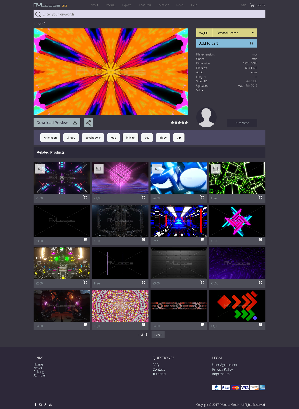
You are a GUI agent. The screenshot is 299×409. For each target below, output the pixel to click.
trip (179, 137)
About (94, 5)
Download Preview (52, 122)
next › (158, 334)
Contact (159, 369)
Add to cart (208, 43)
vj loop (71, 137)
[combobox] (149, 14)
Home (38, 364)
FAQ (156, 364)
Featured (145, 5)
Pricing (110, 5)
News (179, 5)
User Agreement (224, 364)
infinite (130, 137)
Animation (50, 137)
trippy (163, 137)
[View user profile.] (206, 117)
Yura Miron (242, 123)
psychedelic (92, 137)
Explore (127, 5)
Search (38, 14)
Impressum (221, 373)
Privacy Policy (222, 369)
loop (113, 137)
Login (243, 5)
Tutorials (159, 373)
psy (147, 137)
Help (194, 5)
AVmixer (163, 5)
